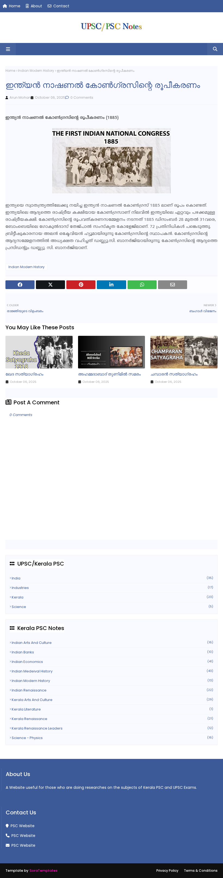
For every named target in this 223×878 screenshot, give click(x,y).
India (112, 578)
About (36, 6)
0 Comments (81, 97)
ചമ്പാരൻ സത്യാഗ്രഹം (173, 374)
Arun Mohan (20, 97)
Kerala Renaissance (112, 718)
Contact (60, 6)
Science (112, 606)
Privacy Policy (167, 870)
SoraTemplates (43, 870)
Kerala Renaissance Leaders (112, 728)
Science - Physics (112, 737)
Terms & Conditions (201, 870)
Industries (112, 587)
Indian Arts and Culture (112, 642)
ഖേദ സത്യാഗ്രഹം (24, 374)
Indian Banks (112, 652)
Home (14, 6)
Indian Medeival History (112, 671)
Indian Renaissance (112, 690)
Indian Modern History (36, 70)
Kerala (112, 597)
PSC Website (22, 826)
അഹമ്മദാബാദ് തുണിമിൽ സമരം (109, 374)
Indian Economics (112, 661)
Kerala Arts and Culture (112, 699)
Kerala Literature (112, 709)
